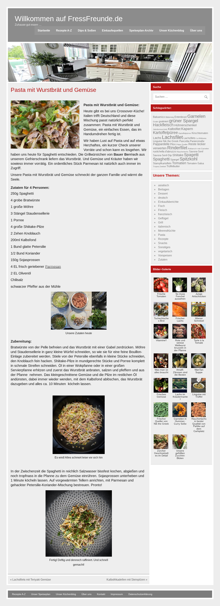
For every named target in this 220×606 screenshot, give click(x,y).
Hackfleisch (163, 125)
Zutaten (162, 259)
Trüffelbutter (173, 166)
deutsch (163, 197)
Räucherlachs (182, 152)
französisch (165, 214)
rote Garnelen (203, 149)
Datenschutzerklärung (140, 594)
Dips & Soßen (87, 30)
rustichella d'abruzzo (164, 151)
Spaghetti (161, 159)
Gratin (155, 122)
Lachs (157, 138)
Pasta (161, 234)
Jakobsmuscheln (160, 129)
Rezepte (163, 238)
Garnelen (196, 116)
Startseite (44, 30)
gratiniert (163, 121)
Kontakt (101, 594)
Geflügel (163, 218)
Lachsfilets (190, 138)
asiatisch (163, 185)
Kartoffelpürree (185, 133)
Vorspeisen (165, 255)
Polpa (178, 144)
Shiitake (177, 155)
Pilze (173, 144)
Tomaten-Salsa (195, 163)
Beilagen (163, 189)
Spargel (174, 159)
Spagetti (191, 155)
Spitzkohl (188, 158)
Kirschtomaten (200, 133)
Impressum (117, 594)
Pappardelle (161, 144)
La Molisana (201, 138)
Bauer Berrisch (126, 154)
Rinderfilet (177, 147)
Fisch (161, 205)
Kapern (187, 129)
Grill (160, 222)
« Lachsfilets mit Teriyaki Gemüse (30, 579)
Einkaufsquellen (112, 30)
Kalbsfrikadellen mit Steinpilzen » (127, 579)
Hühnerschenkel (185, 125)
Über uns (196, 30)
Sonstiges (164, 247)
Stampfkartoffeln (162, 163)
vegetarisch (165, 251)
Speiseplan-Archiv (141, 30)
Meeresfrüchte (166, 230)
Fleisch (162, 210)
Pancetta (184, 141)
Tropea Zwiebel (159, 166)
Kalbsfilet (174, 129)
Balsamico (159, 117)
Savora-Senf (196, 151)
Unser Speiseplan (40, 594)
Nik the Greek (171, 141)
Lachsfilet (172, 137)
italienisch (164, 226)
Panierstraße (197, 141)
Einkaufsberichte (168, 201)
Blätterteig (170, 117)
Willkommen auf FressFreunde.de (69, 19)
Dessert (163, 193)
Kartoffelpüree (165, 132)
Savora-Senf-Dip (162, 155)
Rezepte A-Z (64, 30)
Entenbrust (180, 117)
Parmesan (53, 266)
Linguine (157, 141)
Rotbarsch (192, 149)
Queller (185, 144)
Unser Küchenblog (171, 30)
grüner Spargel (183, 120)
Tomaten (179, 163)
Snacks (162, 243)
